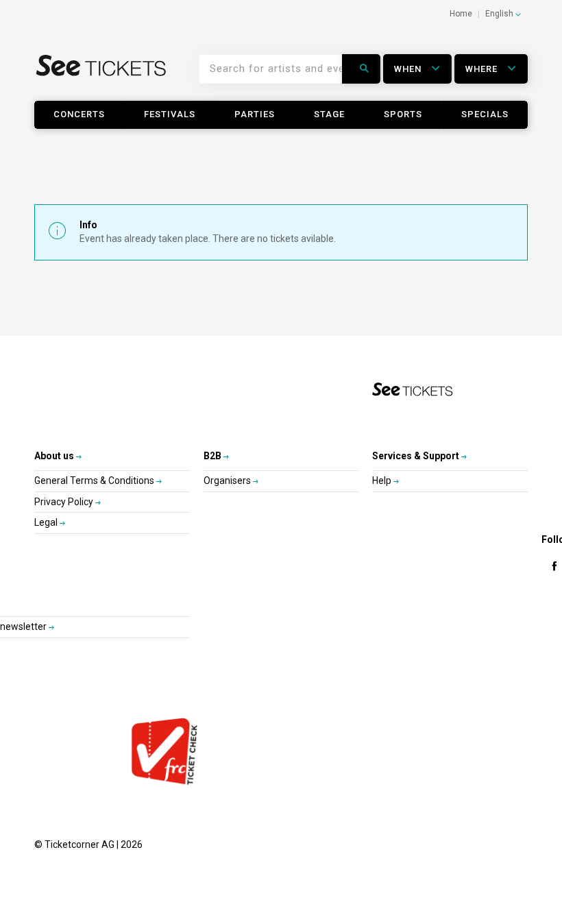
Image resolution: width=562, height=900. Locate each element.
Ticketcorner (101, 74)
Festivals (169, 114)
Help (382, 480)
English (500, 14)
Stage (329, 114)
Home (461, 14)
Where (482, 69)
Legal (47, 522)
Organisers (228, 480)
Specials (485, 114)
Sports (403, 114)
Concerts (79, 114)
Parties (254, 114)
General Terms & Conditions (95, 480)
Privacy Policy (64, 501)
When (409, 69)
